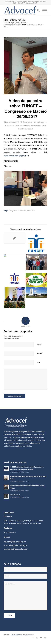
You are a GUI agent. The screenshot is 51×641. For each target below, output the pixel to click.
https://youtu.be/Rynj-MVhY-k (16, 155)
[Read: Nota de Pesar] (6, 496)
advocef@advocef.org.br (15, 541)
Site (38, 362)
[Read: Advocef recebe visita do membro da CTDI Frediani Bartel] (6, 477)
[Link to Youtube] (41, 638)
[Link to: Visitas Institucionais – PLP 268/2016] (36, 292)
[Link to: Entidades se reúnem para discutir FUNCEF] (36, 262)
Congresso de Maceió (17, 210)
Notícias (40, 122)
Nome (39, 344)
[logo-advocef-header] (21, 10)
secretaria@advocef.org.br (15, 548)
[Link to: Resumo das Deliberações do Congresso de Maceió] (14, 263)
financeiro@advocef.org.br (15, 545)
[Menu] (43, 10)
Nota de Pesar (15, 495)
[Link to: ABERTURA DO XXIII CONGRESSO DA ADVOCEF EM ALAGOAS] (14, 297)
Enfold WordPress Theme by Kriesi (22, 635)
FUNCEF (31, 210)
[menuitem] (37, 10)
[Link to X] (37, 638)
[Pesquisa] (37, 10)
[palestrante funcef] (25, 65)
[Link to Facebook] (33, 638)
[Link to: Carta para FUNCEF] (14, 278)
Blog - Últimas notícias (14, 19)
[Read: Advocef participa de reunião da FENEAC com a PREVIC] (6, 487)
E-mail (40, 353)
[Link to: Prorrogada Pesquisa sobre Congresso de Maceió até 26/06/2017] (36, 280)
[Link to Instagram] (45, 638)
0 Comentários (26, 122)
